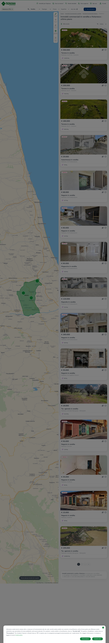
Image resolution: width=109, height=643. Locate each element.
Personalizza (85, 639)
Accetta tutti (97, 639)
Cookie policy (18, 635)
